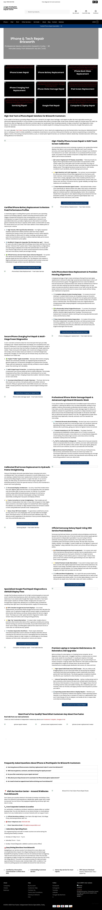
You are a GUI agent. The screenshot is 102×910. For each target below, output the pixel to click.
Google (59, 719)
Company (7, 886)
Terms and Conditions (35, 892)
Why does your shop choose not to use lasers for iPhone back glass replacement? (33, 778)
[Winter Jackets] (83, 72)
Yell (64, 719)
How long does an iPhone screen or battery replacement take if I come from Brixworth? (35, 767)
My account (76, 13)
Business (6, 890)
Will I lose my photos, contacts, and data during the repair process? (29, 771)
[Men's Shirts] (19, 72)
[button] (95, 22)
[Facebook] (93, 2)
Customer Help (86, 13)
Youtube (55, 890)
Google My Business (59, 895)
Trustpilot (53, 719)
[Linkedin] (96, 2)
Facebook (47, 719)
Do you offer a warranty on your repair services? (23, 774)
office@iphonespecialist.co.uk (31, 825)
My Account (32, 886)
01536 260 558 (10, 2)
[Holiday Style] (51, 72)
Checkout (95, 13)
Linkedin (55, 892)
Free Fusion (19, 130)
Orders (6, 888)
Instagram (56, 888)
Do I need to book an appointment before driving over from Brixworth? (30, 781)
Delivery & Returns (34, 895)
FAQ (29, 897)
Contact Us (31, 890)
